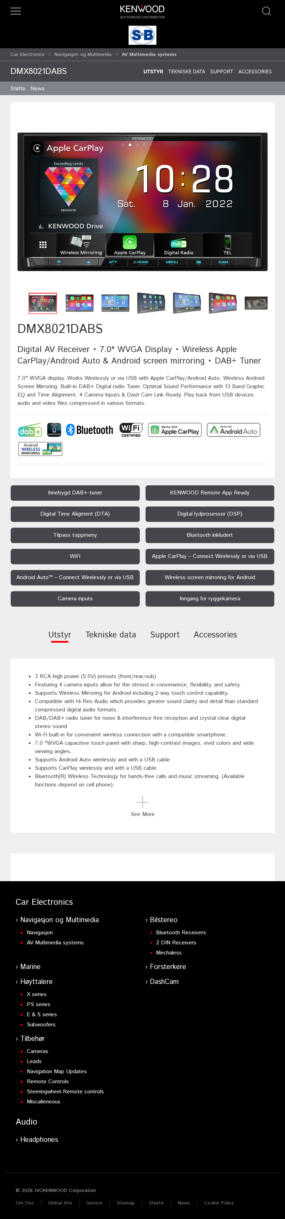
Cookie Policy (219, 1203)
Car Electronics (27, 54)
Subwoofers (41, 1025)
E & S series (42, 1015)
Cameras (37, 1051)
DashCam (164, 982)
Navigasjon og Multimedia (83, 54)
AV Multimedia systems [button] (149, 54)
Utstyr (153, 71)
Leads (34, 1062)
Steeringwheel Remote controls (65, 1092)
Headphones (39, 1140)
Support (221, 71)
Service (95, 1203)
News (37, 88)
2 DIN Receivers (176, 943)
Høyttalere (36, 982)
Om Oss (25, 1203)
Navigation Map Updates (57, 1072)
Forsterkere (168, 967)
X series (37, 995)
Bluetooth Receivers (181, 933)
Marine (30, 967)
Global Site (60, 1203)
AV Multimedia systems (55, 943)
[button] (15, 11)
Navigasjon (40, 933)
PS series (38, 1005)
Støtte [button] (17, 88)
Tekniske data (186, 71)
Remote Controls (48, 1082)
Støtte (156, 1203)
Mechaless (169, 953)
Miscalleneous (43, 1102)
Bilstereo (164, 920)
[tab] (60, 640)
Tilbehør (32, 1039)
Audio (26, 1122)
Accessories (255, 71)
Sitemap (126, 1203)
